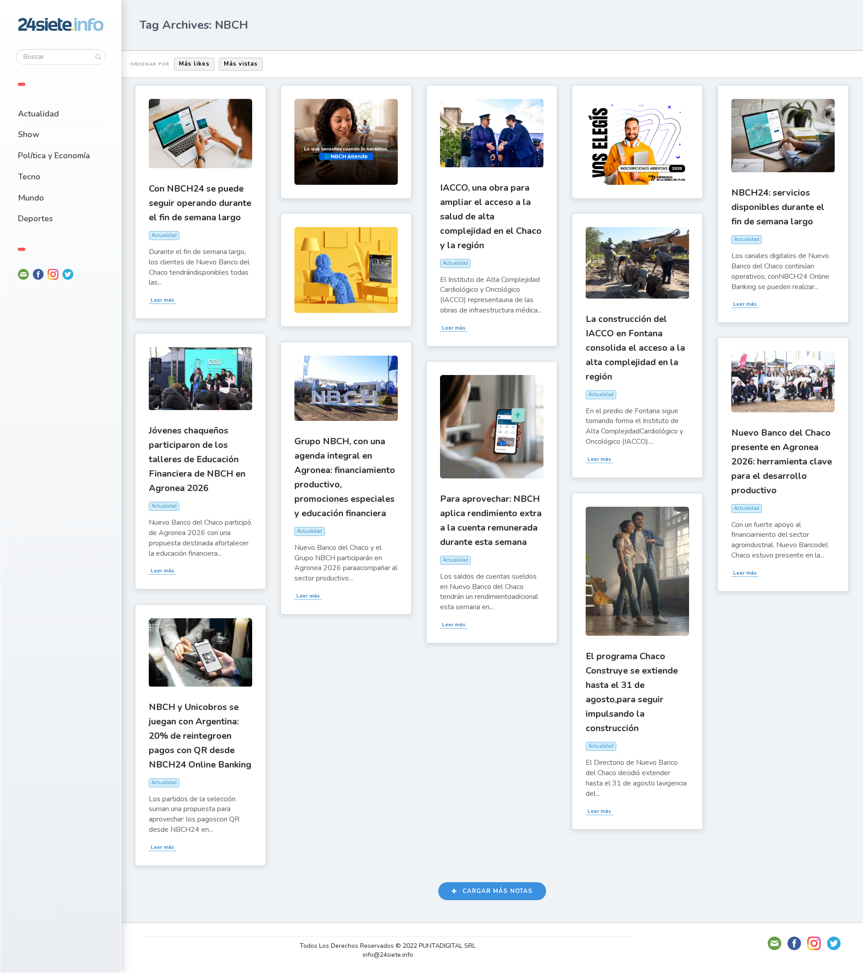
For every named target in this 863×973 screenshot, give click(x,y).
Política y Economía (54, 155)
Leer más (162, 300)
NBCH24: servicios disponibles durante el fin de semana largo (777, 207)
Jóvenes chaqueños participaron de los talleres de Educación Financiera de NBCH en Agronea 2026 (197, 459)
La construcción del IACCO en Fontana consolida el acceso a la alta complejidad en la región (635, 348)
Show (28, 134)
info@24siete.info (388, 955)
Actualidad (38, 113)
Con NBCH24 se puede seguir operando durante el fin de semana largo (200, 203)
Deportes (35, 218)
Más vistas (241, 64)
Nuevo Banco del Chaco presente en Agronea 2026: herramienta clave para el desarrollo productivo (781, 461)
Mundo (31, 197)
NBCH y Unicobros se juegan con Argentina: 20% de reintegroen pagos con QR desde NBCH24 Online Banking (200, 736)
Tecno (29, 176)
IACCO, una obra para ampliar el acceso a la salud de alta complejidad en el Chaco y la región (491, 216)
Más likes (194, 64)
